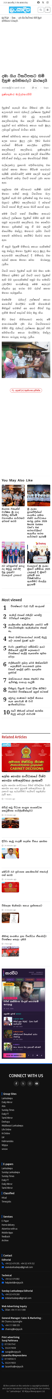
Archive (5, 1240)
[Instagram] (30, 1083)
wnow (5, 1149)
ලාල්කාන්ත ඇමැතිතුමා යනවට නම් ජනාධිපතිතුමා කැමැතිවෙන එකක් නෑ (28, 628)
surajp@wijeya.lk (13, 1351)
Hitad (4, 1197)
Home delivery (8, 1224)
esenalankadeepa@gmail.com (19, 1267)
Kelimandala (7, 1141)
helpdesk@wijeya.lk (14, 1282)
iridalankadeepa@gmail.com (18, 1298)
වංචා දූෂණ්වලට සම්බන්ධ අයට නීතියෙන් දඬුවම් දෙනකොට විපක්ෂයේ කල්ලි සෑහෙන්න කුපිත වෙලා (27, 652)
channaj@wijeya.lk (13, 1329)
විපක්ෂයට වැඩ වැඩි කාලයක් (27, 606)
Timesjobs (6, 1201)
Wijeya (5, 1145)
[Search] (41, 10)
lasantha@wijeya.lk (14, 1366)
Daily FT (5, 1113)
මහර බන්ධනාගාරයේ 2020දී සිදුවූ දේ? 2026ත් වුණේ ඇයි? (28, 639)
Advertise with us (9, 1228)
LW (3, 1137)
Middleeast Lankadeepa (12, 1125)
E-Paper (5, 1220)
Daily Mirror (7, 1102)
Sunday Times (8, 1110)
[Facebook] (16, 1083)
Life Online (6, 1129)
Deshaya (6, 1121)
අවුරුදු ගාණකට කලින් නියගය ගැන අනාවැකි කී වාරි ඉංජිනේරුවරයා (25, 701)
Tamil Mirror (7, 1117)
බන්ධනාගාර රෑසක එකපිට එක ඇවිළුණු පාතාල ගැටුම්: (26, 681)
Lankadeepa (7, 1098)
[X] (23, 1083)
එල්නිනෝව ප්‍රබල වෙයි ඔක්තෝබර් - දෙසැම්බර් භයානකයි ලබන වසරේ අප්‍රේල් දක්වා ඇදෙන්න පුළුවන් (28, 668)
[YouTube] (36, 1083)
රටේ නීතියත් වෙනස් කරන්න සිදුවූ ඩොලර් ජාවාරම (27, 713)
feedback (6, 1236)
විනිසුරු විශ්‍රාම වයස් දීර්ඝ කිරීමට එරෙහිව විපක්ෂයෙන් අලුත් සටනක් (28, 690)
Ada (3, 1106)
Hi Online (6, 1133)
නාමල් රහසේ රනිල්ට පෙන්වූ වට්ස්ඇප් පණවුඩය (25, 617)
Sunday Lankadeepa (11, 1172)
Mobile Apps (7, 1232)
